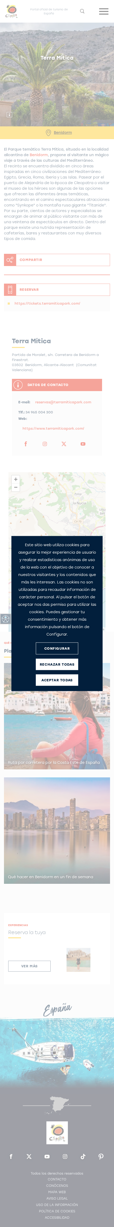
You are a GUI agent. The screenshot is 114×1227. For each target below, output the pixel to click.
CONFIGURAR (57, 648)
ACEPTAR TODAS (57, 680)
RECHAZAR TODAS (57, 664)
